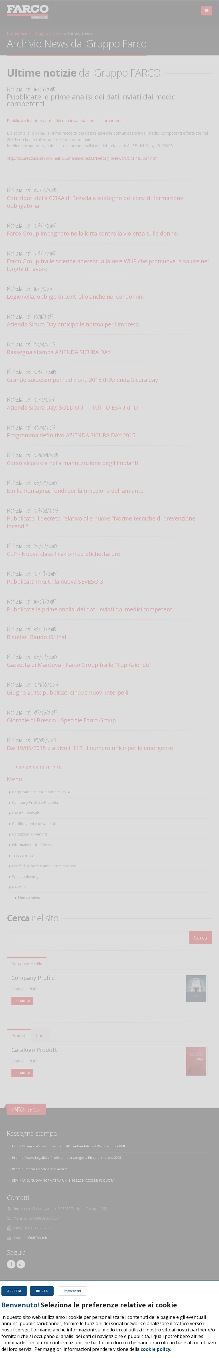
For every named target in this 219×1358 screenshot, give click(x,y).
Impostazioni (72, 1291)
